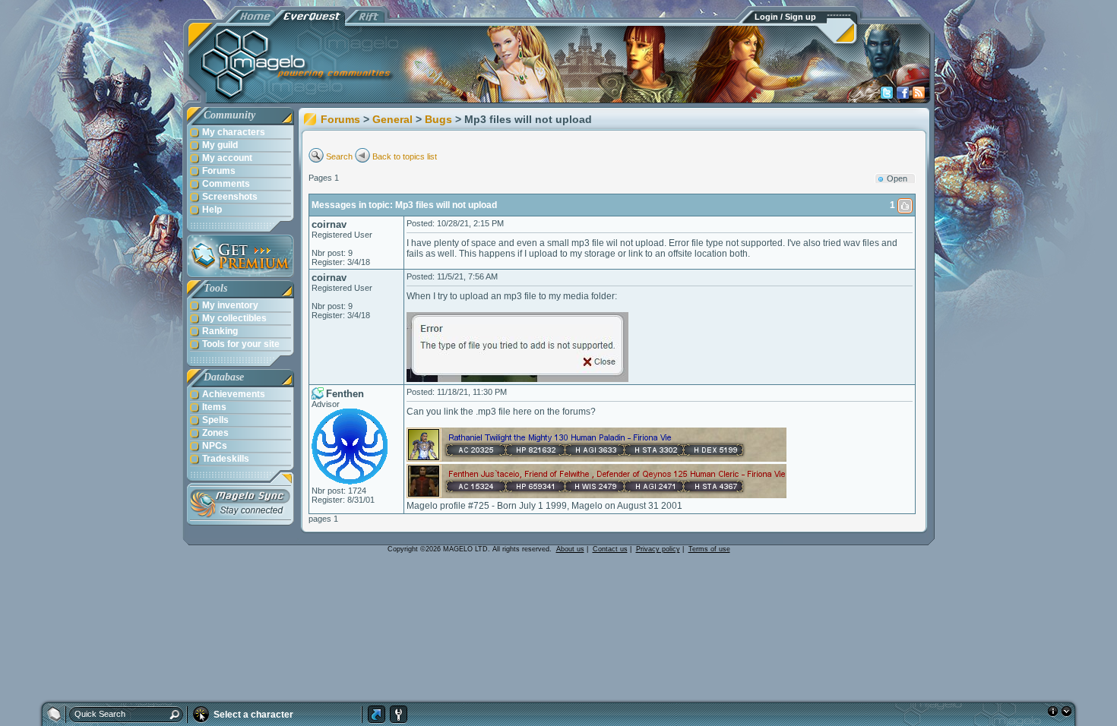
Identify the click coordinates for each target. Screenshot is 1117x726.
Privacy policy (658, 549)
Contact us (610, 549)
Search (339, 156)
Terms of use (709, 549)
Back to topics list (404, 156)
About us (570, 549)
